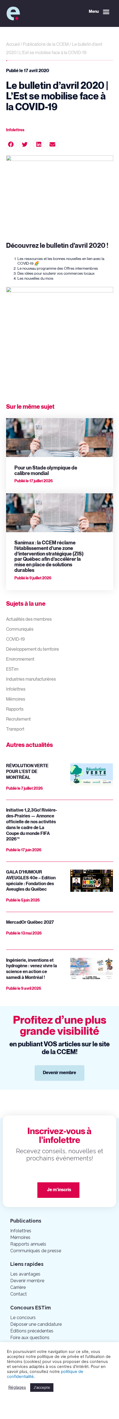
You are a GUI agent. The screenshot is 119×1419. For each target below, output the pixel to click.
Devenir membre (27, 1280)
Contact (18, 1294)
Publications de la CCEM (46, 44)
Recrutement (18, 719)
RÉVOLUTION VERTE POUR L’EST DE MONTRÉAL (27, 772)
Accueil (13, 44)
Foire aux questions (30, 1337)
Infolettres (15, 689)
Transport (15, 729)
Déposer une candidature (36, 1324)
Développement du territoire (32, 649)
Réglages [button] (17, 1387)
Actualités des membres (29, 619)
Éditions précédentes (31, 1331)
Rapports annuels (28, 1244)
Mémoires (15, 699)
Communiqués (19, 629)
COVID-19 (15, 639)
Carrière (18, 1287)
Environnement (20, 659)
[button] (99, 12)
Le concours (23, 1317)
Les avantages (25, 1274)
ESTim (12, 669)
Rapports (15, 709)
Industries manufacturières (31, 679)
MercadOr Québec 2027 (30, 922)
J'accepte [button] (41, 1387)
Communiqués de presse (35, 1250)
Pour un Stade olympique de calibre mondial (45, 470)
